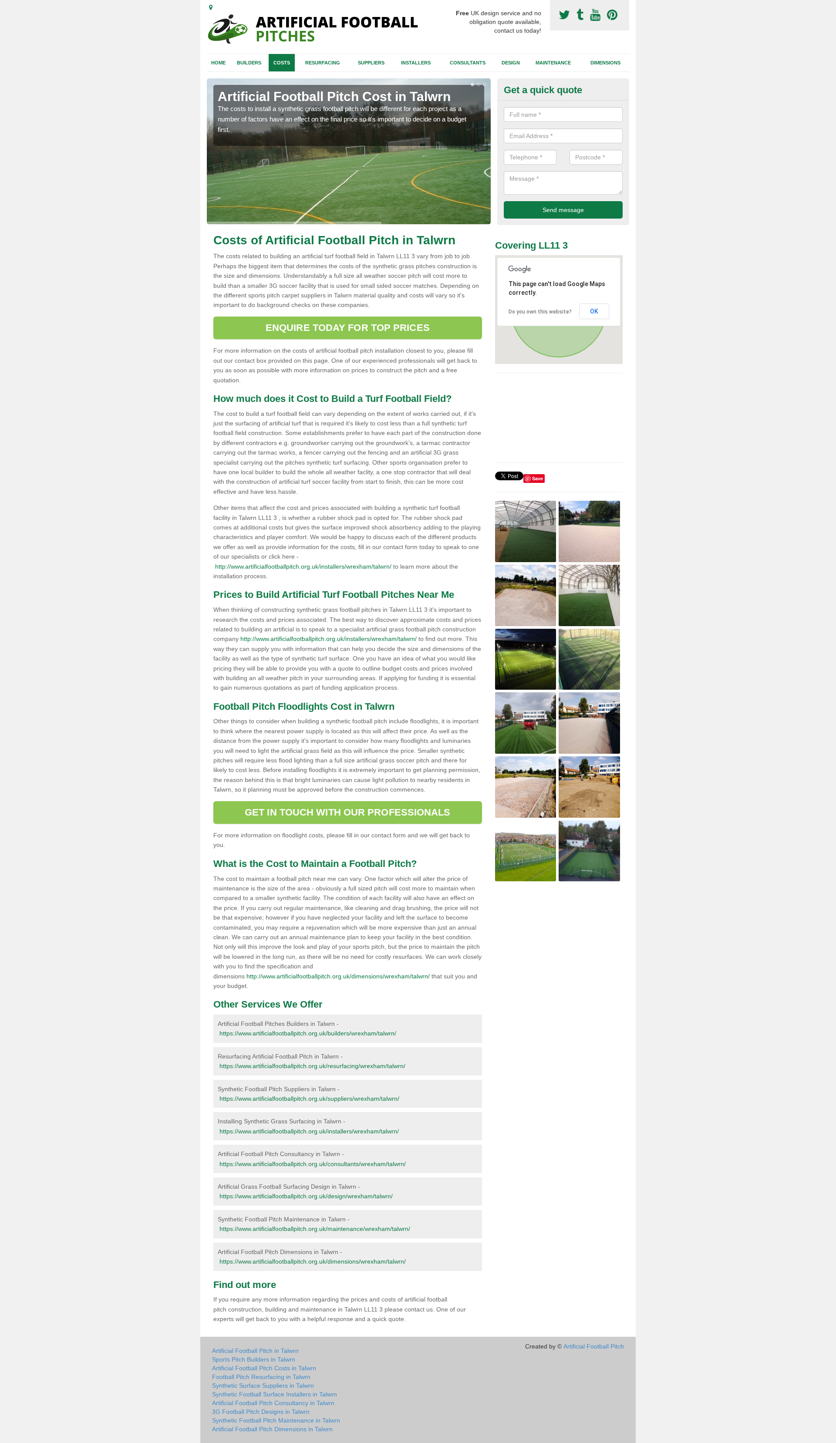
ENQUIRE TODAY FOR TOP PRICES (348, 327)
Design (511, 62)
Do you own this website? (540, 312)
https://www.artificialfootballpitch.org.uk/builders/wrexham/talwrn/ (307, 1033)
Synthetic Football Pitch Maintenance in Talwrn (276, 1420)
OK (594, 311)
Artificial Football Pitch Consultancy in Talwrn (273, 1402)
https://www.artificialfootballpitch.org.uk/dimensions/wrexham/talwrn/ (312, 1261)
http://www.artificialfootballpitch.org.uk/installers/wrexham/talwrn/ (303, 566)
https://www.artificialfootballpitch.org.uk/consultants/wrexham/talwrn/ (312, 1163)
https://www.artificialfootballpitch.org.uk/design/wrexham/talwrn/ (306, 1196)
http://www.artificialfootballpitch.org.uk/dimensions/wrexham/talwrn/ (338, 976)
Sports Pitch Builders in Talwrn (253, 1359)
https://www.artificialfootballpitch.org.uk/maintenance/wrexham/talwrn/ (314, 1228)
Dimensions (605, 62)
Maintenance (553, 62)
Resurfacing (322, 62)
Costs (281, 62)
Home (218, 62)
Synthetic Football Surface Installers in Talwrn (274, 1394)
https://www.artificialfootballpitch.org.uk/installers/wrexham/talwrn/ (309, 1131)
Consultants (467, 62)
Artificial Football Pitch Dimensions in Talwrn (272, 1429)
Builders (249, 62)
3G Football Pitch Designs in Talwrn (261, 1411)
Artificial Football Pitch (593, 1346)
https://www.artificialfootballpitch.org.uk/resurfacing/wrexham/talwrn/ (312, 1065)
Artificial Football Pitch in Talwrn (255, 1350)
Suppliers (371, 62)
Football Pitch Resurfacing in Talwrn (261, 1376)
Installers (416, 62)
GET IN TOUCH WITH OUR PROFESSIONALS (348, 812)
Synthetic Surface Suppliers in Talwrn (263, 1385)
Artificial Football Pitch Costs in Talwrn (264, 1368)
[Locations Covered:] (210, 7)
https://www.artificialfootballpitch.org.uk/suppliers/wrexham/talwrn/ (309, 1098)
